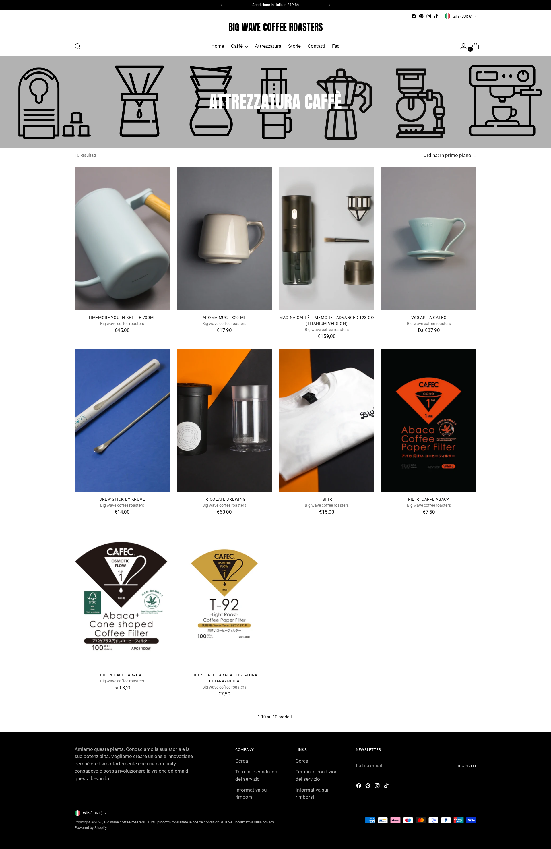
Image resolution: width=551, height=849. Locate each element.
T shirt (326, 499)
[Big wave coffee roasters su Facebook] (413, 16)
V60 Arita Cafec (428, 317)
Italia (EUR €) (461, 16)
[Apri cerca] (78, 46)
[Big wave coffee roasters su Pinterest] (421, 16)
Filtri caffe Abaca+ (122, 675)
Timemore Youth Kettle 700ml (122, 317)
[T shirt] (326, 420)
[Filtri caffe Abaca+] (122, 596)
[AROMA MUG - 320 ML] (224, 238)
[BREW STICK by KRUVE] (122, 420)
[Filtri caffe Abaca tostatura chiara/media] (224, 596)
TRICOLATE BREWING (224, 499)
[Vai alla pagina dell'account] (461, 46)
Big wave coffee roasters (125, 822)
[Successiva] (329, 5)
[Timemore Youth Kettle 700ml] (122, 238)
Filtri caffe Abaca (429, 499)
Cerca (241, 761)
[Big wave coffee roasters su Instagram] (428, 16)
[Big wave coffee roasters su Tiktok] (436, 16)
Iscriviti (467, 766)
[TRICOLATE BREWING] (224, 420)
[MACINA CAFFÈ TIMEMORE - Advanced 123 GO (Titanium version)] (326, 238)
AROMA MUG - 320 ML (225, 317)
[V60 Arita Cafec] (428, 238)
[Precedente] (221, 5)
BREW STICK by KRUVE (122, 499)
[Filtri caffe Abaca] (428, 420)
